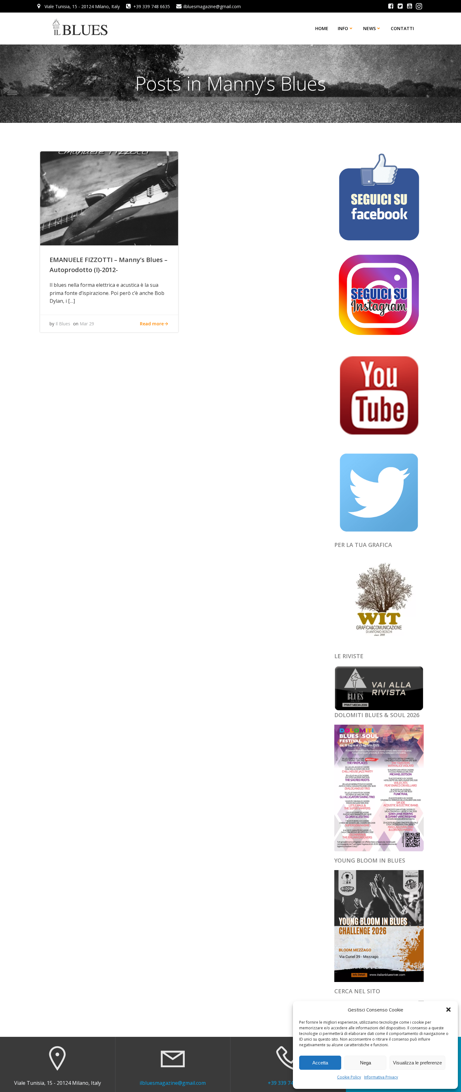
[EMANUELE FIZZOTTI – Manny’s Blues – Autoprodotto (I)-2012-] (109, 197)
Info (343, 28)
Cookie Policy (349, 1077)
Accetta (320, 1062)
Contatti (402, 28)
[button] (448, 1009)
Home (321, 28)
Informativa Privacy (381, 1077)
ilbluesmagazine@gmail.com (173, 1082)
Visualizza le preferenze (417, 1062)
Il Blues (63, 324)
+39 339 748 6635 (288, 1082)
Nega (365, 1062)
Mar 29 (87, 324)
